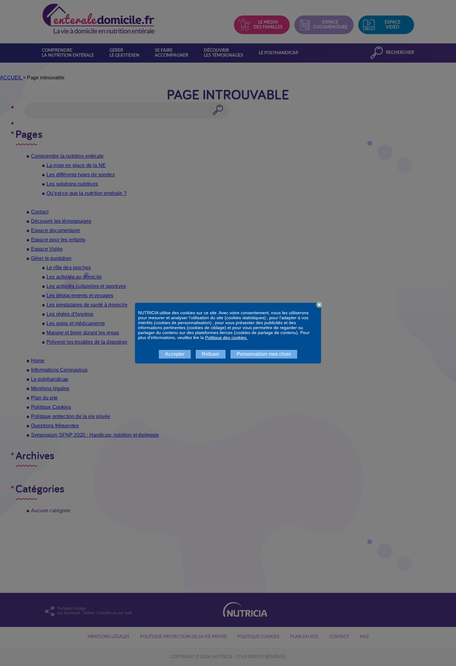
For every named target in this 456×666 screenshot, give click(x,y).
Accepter (175, 354)
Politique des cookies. (226, 337)
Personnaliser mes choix (264, 354)
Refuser (210, 354)
